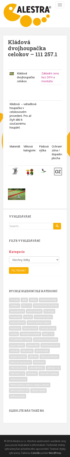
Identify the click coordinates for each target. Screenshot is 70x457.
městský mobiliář (30, 334)
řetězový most (18, 379)
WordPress (55, 453)
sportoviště (42, 351)
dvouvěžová (17, 311)
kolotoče (15, 328)
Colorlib (35, 453)
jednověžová (17, 322)
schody (14, 351)
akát (24, 300)
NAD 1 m (48, 334)
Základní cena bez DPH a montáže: (50, 77)
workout (32, 373)
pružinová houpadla (45, 339)
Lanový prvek (47, 328)
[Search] (57, 226)
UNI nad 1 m (17, 373)
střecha (33, 356)
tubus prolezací (49, 356)
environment (34, 311)
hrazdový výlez (43, 317)
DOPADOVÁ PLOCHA (45, 305)
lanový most (30, 328)
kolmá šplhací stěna (39, 322)
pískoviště (32, 345)
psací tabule (17, 345)
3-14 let (14, 300)
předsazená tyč (50, 345)
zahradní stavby (49, 373)
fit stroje (49, 311)
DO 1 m (26, 305)
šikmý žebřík (38, 390)
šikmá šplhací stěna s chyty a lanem (29, 384)
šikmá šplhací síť (19, 390)
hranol (28, 317)
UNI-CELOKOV (18, 368)
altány (33, 300)
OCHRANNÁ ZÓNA (20, 339)
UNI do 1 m (53, 368)
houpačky (15, 317)
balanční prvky (48, 300)
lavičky (14, 334)
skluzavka (27, 351)
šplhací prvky (17, 396)
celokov (14, 305)
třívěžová (39, 362)
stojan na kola (18, 356)
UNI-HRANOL (36, 368)
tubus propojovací (20, 362)
